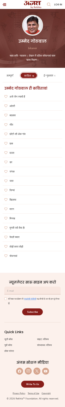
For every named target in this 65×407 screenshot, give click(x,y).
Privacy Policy (19, 393)
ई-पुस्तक (49, 75)
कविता (29, 75)
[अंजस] (32, 4)
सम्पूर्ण (10, 75)
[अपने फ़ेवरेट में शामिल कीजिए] (5, 97)
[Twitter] (36, 371)
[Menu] (4, 4)
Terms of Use (33, 393)
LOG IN (58, 4)
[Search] (49, 4)
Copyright (46, 393)
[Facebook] (19, 371)
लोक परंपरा (9, 351)
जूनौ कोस (8, 339)
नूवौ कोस (8, 345)
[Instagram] (28, 371)
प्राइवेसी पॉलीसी (30, 298)
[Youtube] (45, 371)
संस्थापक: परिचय (44, 345)
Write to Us (32, 384)
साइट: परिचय (43, 339)
